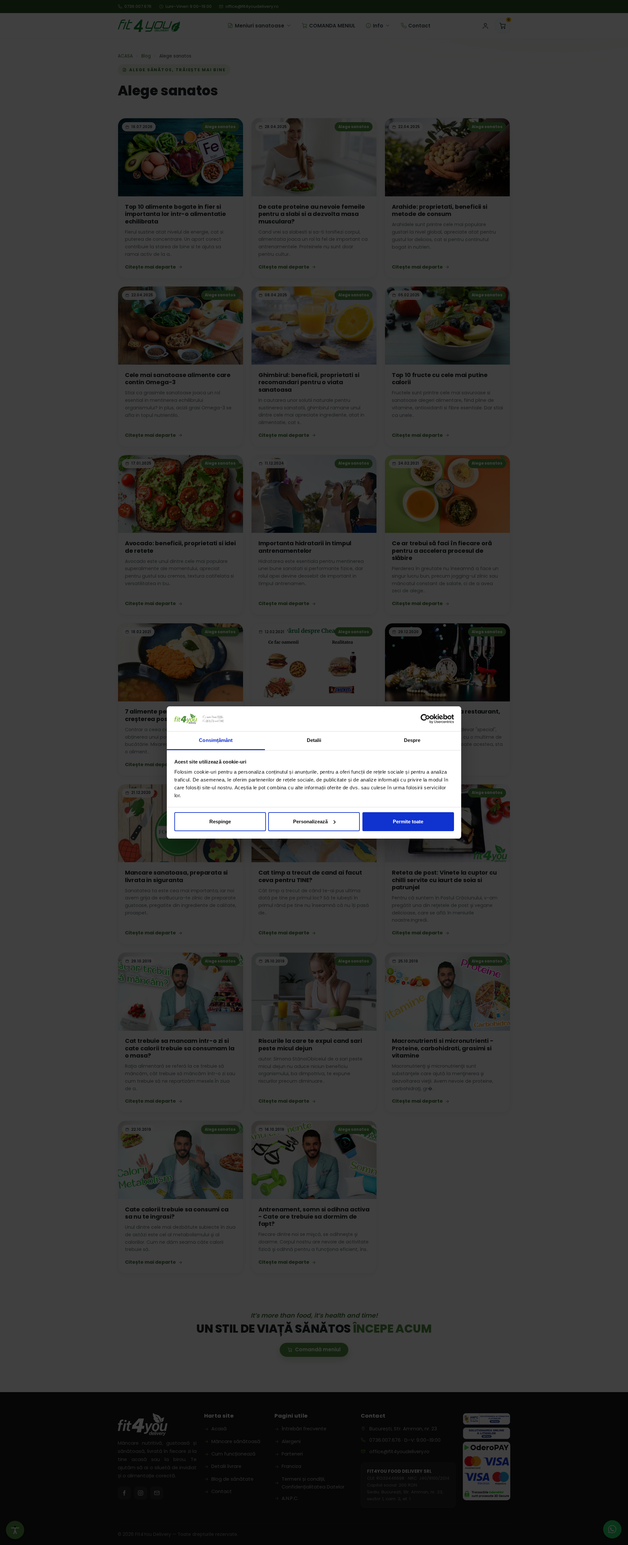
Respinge (220, 821)
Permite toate (408, 821)
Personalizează (310, 821)
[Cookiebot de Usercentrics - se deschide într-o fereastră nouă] (425, 719)
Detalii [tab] (314, 740)
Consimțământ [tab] (216, 740)
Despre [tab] (412, 740)
